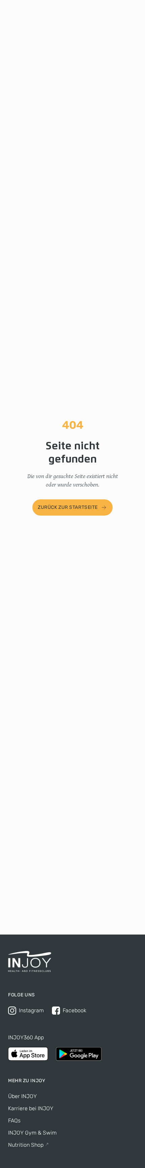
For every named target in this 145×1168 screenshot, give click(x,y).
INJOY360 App (26, 1037)
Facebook (74, 1010)
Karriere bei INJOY (30, 1108)
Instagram (31, 1010)
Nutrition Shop (26, 1145)
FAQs (14, 1120)
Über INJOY (22, 1096)
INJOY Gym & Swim (32, 1132)
